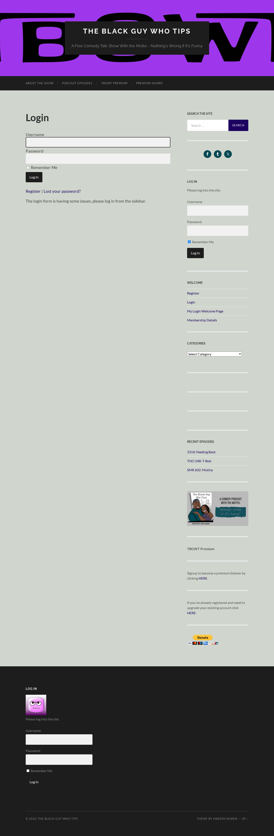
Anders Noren (225, 818)
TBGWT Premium (114, 83)
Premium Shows (149, 83)
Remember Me (43, 167)
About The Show (40, 83)
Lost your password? (62, 191)
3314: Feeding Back (201, 452)
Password (34, 151)
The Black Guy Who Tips (137, 31)
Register (33, 191)
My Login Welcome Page (205, 311)
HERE (203, 578)
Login (191, 302)
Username (35, 134)
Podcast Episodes (77, 83)
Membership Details (202, 320)
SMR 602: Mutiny (200, 470)
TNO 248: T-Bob (199, 461)
